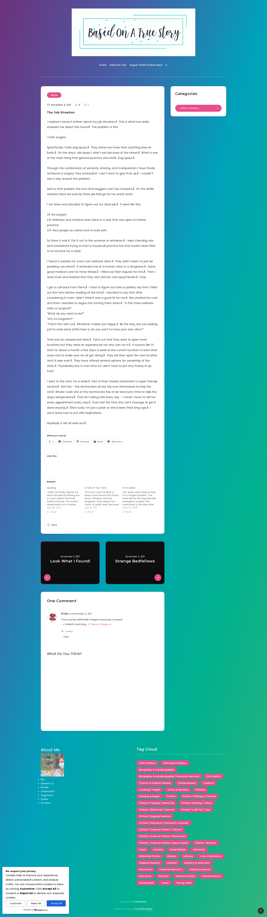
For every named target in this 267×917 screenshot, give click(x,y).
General (158, 849)
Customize (15, 903)
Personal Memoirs (170, 869)
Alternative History (175, 763)
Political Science (200, 869)
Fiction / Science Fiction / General (160, 829)
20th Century (147, 763)
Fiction (171, 796)
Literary (188, 856)
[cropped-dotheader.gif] (133, 32)
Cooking (208, 782)
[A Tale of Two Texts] (103, 499)
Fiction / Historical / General (156, 809)
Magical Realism (149, 862)
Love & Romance (211, 856)
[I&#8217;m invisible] (141, 499)
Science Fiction (185, 876)
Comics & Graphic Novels (155, 782)
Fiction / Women (205, 842)
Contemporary (187, 782)
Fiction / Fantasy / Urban (196, 802)
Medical (172, 862)
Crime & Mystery (178, 789)
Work (54, 95)
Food (142, 849)
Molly (64, 613)
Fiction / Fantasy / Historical (156, 802)
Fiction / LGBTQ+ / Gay (195, 809)
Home (102, 65)
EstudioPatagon (144, 908)
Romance (145, 876)
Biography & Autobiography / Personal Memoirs (169, 776)
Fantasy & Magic (149, 796)
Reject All (36, 903)
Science (164, 876)
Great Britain (178, 849)
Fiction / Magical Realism (155, 816)
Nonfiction (145, 869)
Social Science (211, 876)
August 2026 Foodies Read (146, 65)
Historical (199, 849)
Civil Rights (213, 776)
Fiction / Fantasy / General (199, 796)
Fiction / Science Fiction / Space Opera (163, 842)
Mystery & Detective (197, 862)
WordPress (141, 901)
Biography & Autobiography (156, 769)
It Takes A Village (98, 624)
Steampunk (146, 882)
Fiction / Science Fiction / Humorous (162, 836)
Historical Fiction (149, 856)
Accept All (56, 903)
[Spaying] (66, 499)
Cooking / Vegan (149, 789)
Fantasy (201, 789)
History (171, 856)
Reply (66, 636)
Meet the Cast (118, 65)
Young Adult (184, 882)
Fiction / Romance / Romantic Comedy (164, 822)
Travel (165, 882)
